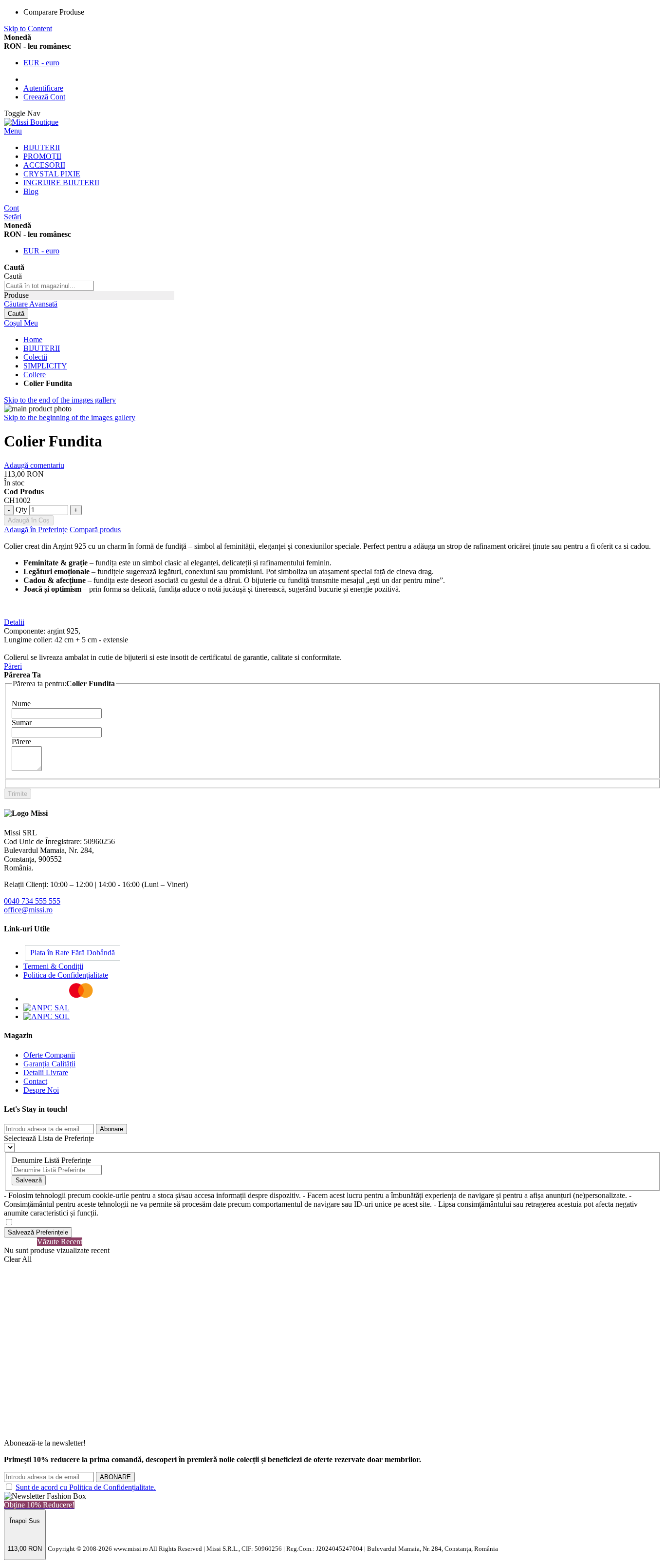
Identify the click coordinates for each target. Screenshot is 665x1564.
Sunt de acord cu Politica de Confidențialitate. (86, 1487)
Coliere (34, 374)
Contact (35, 1081)
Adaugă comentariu (34, 465)
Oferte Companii (49, 1055)
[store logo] (31, 122)
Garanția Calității (49, 1064)
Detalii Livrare (45, 1072)
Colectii (35, 357)
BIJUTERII (41, 348)
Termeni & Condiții (53, 966)
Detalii (14, 622)
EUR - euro (41, 62)
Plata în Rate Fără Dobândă (72, 952)
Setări (12, 216)
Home (32, 339)
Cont (11, 208)
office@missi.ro (28, 910)
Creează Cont (44, 97)
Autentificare (43, 88)
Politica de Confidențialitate (65, 975)
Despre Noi (41, 1090)
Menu (13, 131)
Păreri (13, 666)
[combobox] (49, 286)
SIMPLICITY (45, 366)
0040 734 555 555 (32, 901)
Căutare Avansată (30, 304)
